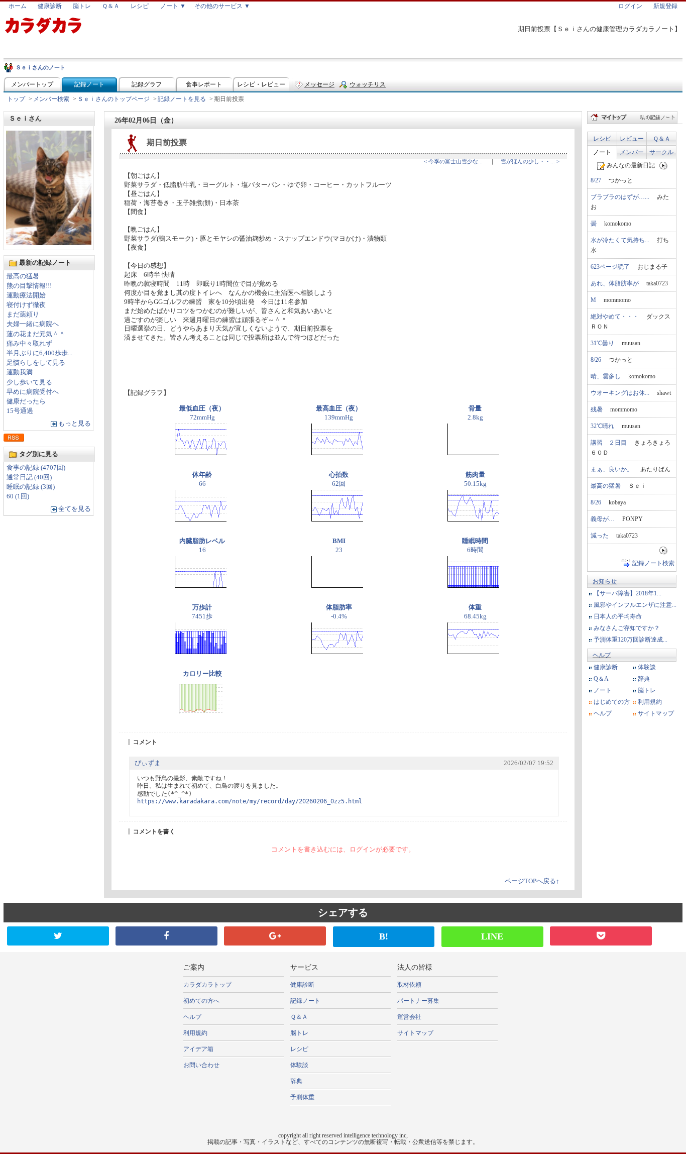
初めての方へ (201, 1000)
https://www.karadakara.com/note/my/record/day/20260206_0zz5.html (249, 801)
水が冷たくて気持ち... (620, 240)
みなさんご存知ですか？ (627, 628)
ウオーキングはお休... (620, 392)
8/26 (596, 359)
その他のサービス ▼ (222, 6)
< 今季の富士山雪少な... (453, 161)
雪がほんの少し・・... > (530, 161)
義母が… (603, 518)
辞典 (644, 678)
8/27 (596, 180)
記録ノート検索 (653, 563)
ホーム (18, 6)
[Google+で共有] (275, 936)
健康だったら (26, 401)
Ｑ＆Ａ (111, 6)
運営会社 (409, 1016)
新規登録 (665, 6)
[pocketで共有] (601, 936)
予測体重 (302, 1097)
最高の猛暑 (23, 276)
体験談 (647, 667)
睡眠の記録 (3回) (31, 486)
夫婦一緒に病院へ (33, 324)
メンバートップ (32, 84)
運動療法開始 (26, 295)
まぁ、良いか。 (612, 469)
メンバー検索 (51, 98)
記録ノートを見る (182, 98)
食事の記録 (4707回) (36, 467)
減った (600, 535)
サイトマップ (656, 713)
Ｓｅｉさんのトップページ (113, 98)
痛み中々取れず (29, 343)
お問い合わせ (201, 1065)
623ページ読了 (610, 266)
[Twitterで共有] (58, 936)
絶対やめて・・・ (615, 316)
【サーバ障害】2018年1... (627, 593)
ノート (602, 152)
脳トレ (82, 6)
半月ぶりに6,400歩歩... (39, 353)
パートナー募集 (418, 1000)
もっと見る (74, 423)
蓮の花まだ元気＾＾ (36, 334)
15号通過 (20, 410)
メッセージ (319, 84)
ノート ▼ (173, 6)
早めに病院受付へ (33, 391)
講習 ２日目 (609, 442)
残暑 (597, 409)
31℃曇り (602, 343)
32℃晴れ (602, 426)
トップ (16, 98)
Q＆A (601, 678)
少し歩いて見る (29, 382)
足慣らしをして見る (36, 362)
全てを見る (74, 508)
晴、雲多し (606, 376)
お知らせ (605, 581)
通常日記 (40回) (29, 477)
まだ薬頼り (23, 314)
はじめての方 (612, 701)
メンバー (632, 152)
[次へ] (663, 165)
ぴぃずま (148, 763)
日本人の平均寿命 (618, 616)
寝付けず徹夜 (26, 304)
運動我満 (20, 372)
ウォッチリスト (368, 86)
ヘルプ (602, 655)
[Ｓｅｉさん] (48, 242)
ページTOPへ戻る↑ (532, 881)
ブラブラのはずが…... (620, 196)
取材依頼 (409, 984)
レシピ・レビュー (261, 84)
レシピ (140, 6)
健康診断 (50, 6)
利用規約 (650, 701)
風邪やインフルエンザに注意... (635, 604)
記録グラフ (147, 84)
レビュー (632, 138)
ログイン (630, 6)
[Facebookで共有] (166, 936)
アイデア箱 (198, 1049)
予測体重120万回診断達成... (630, 639)
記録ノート (89, 84)
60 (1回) (18, 496)
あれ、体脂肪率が (615, 283)
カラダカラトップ (207, 984)
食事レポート (204, 84)
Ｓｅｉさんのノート (40, 67)
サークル (661, 152)
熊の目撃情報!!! (29, 285)
